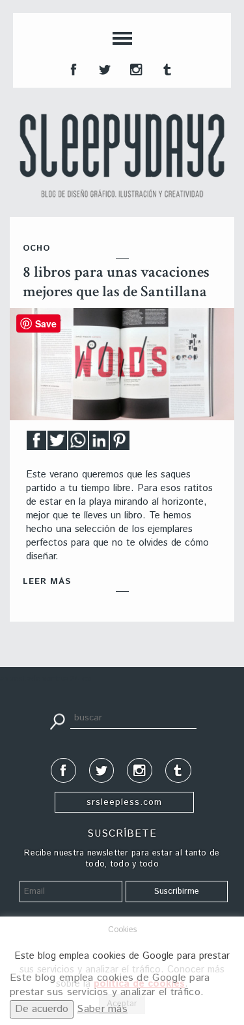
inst (134, 68)
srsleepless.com (124, 802)
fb (72, 68)
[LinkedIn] (98, 444)
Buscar (57, 720)
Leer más (47, 582)
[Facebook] (36, 444)
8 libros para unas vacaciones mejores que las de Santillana (116, 281)
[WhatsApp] (78, 444)
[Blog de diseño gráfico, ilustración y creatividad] (122, 155)
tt (103, 68)
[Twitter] (57, 444)
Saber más (102, 1009)
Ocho (36, 248)
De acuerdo (41, 1009)
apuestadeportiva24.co (46, 679)
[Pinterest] (119, 444)
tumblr (165, 68)
